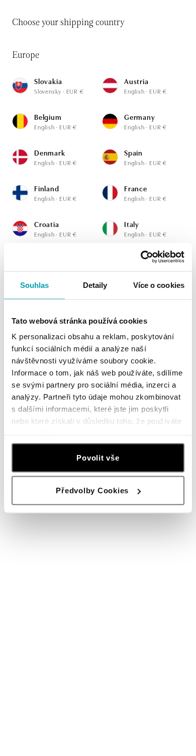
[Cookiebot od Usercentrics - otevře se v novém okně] (140, 257)
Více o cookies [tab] (158, 284)
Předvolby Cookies (92, 490)
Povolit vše (97, 457)
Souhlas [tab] (34, 284)
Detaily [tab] (95, 284)
